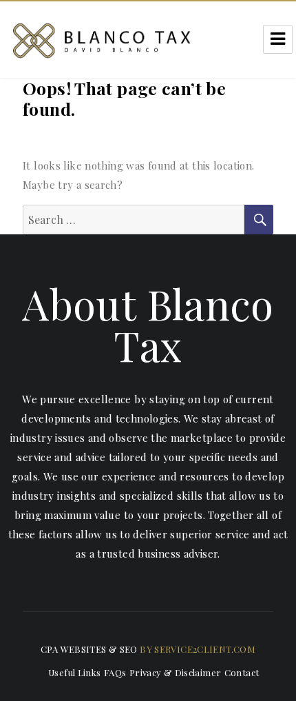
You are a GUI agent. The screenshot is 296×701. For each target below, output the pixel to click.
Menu (278, 39)
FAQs (115, 672)
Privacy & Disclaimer (175, 672)
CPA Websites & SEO (89, 649)
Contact (242, 672)
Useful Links (74, 672)
